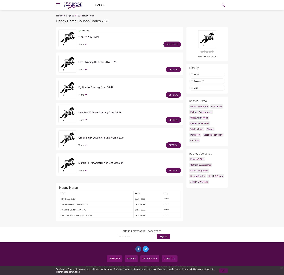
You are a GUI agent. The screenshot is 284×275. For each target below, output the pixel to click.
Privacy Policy (149, 258)
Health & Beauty (215, 176)
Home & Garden (197, 176)
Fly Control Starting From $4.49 (95, 87)
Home (59, 15)
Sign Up (163, 236)
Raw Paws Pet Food (199, 123)
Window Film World (199, 117)
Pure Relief (195, 134)
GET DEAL (173, 69)
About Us (131, 258)
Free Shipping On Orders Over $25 (97, 62)
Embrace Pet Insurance (201, 112)
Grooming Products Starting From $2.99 (101, 137)
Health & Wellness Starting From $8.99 (100, 112)
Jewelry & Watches (199, 181)
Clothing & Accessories (200, 164)
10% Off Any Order (88, 37)
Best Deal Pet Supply (213, 134)
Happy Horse (88, 15)
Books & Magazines (199, 170)
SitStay (210, 129)
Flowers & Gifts (197, 159)
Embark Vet (216, 106)
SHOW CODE (172, 44)
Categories (69, 15)
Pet (78, 15)
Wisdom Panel (196, 129)
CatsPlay (194, 140)
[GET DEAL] (67, 64)
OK (223, 270)
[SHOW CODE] (67, 38)
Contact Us (169, 258)
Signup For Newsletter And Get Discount (100, 163)
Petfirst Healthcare (199, 106)
